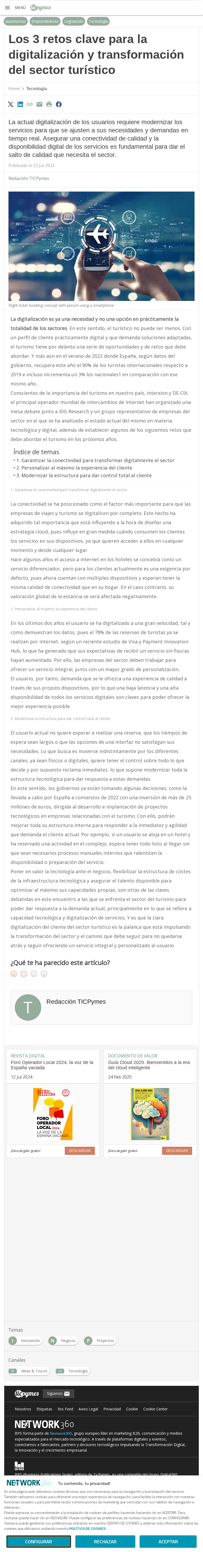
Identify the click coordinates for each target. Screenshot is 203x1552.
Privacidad (112, 1408)
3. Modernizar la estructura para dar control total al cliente (84, 475)
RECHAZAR (105, 1541)
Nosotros (23, 1408)
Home (14, 88)
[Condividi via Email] (39, 104)
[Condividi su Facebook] (58, 104)
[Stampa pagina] (49, 104)
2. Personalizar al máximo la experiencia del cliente (74, 467)
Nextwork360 (61, 1433)
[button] (15, 7)
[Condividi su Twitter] (10, 104)
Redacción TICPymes (28, 178)
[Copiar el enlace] (30, 104)
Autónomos (16, 21)
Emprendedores (45, 21)
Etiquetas (44, 1408)
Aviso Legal (88, 1408)
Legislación (73, 21)
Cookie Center (155, 1408)
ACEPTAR (168, 1541)
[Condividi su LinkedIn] (20, 104)
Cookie (132, 1408)
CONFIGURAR (38, 1541)
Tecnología (98, 21)
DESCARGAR (80, 1151)
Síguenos (55, 1393)
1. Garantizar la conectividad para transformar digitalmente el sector (95, 460)
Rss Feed (65, 1408)
